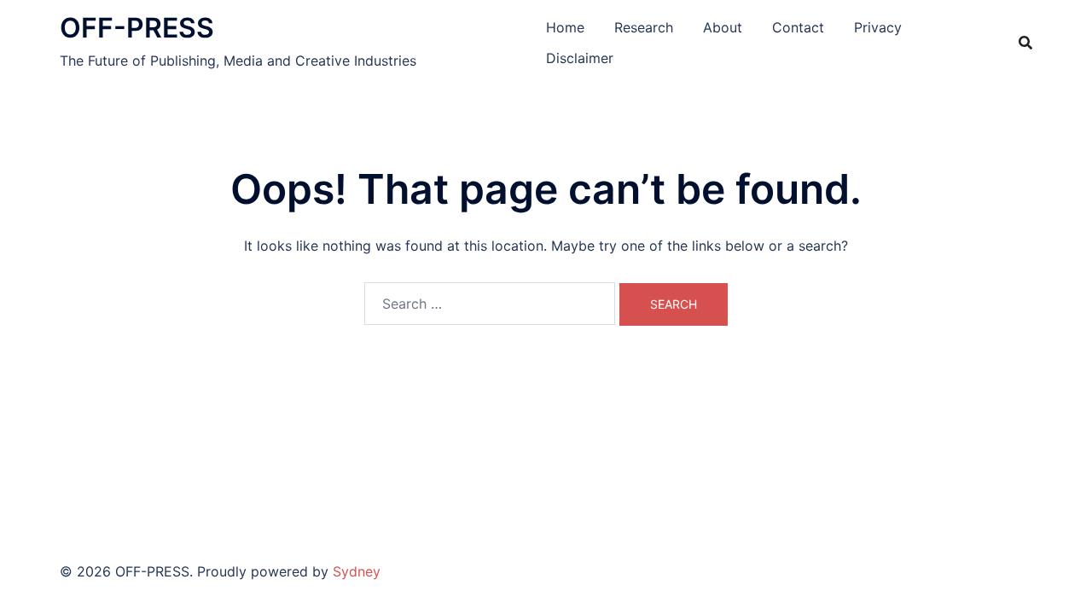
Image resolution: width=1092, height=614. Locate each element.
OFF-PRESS (137, 27)
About (722, 27)
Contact (798, 27)
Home (565, 27)
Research (643, 27)
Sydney (356, 571)
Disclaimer (579, 58)
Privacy (878, 27)
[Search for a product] (1025, 42)
